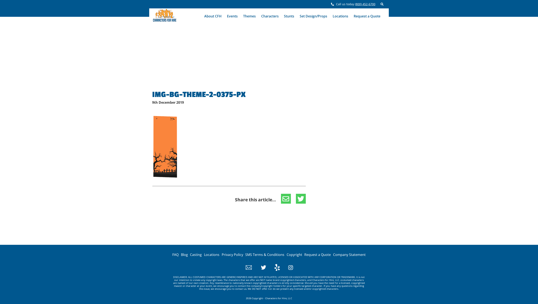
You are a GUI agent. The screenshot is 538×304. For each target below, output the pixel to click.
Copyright (294, 254)
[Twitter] (259, 267)
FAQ (175, 254)
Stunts (289, 16)
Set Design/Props (313, 16)
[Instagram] (287, 267)
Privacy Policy (232, 254)
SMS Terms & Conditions (264, 254)
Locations (340, 16)
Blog (184, 254)
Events (232, 16)
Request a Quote (367, 16)
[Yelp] (273, 267)
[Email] (249, 267)
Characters (270, 16)
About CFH (213, 16)
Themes (249, 16)
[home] (164, 16)
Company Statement (349, 254)
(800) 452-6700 (365, 4)
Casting (196, 254)
